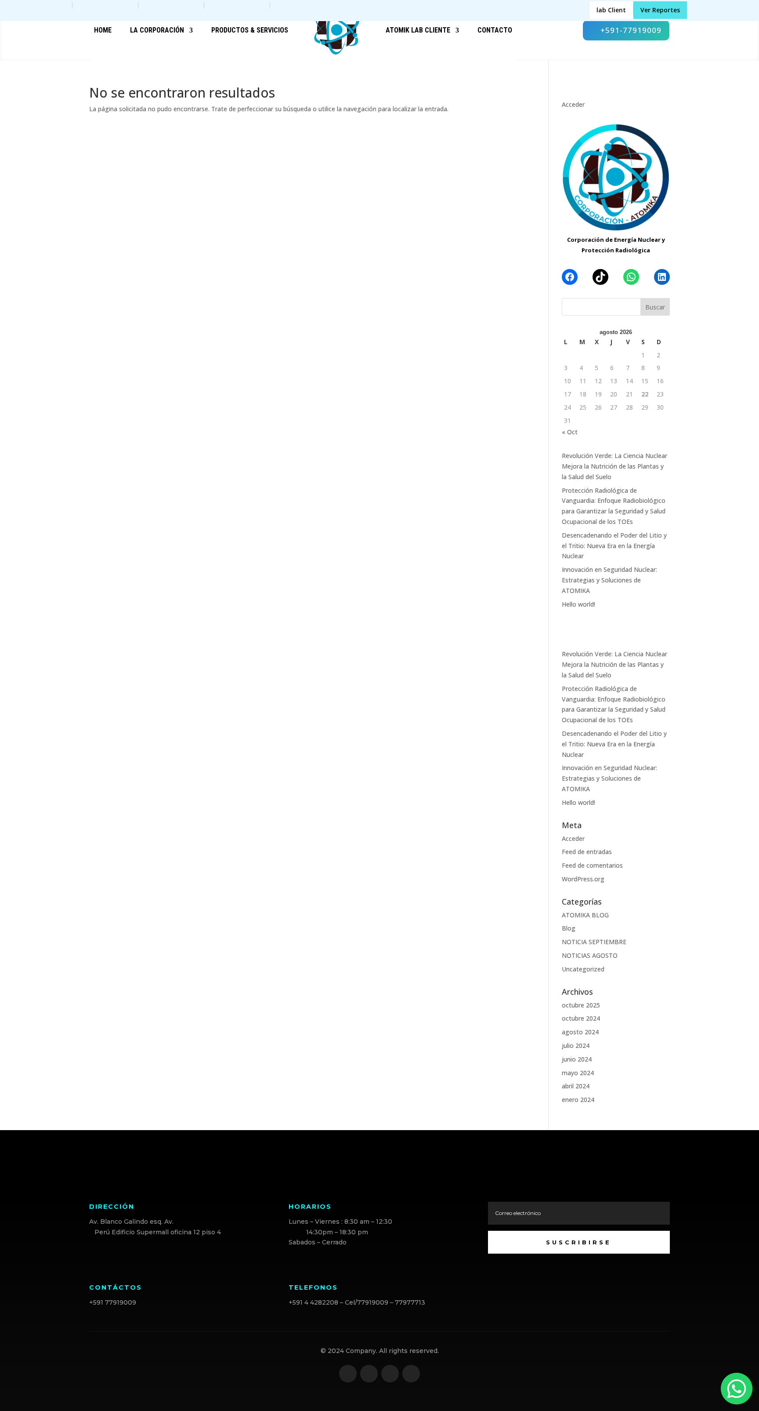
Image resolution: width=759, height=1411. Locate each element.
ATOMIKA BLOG (585, 915)
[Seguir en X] (369, 1373)
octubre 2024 (581, 1018)
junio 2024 (577, 1059)
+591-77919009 (630, 30)
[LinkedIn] (662, 277)
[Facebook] (570, 277)
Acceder (573, 104)
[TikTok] (600, 277)
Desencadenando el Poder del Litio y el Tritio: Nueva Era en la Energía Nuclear (614, 545)
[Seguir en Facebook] (348, 1373)
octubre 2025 (581, 1005)
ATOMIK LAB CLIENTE (418, 30)
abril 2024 (575, 1086)
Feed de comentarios (592, 865)
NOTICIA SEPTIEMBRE (594, 942)
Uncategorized (583, 969)
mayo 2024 (578, 1073)
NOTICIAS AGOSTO (590, 955)
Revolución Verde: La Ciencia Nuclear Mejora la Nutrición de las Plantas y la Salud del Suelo (614, 466)
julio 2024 (575, 1045)
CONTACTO (494, 30)
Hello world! (578, 604)
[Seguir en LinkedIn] (390, 1373)
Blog (568, 928)
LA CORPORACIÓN (157, 30)
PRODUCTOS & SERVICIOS (249, 30)
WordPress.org (583, 879)
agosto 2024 (580, 1032)
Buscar (655, 307)
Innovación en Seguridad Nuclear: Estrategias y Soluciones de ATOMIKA (609, 580)
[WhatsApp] (631, 277)
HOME (103, 30)
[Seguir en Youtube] (411, 1373)
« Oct (570, 432)
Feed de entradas (587, 851)
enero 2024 (578, 1099)
